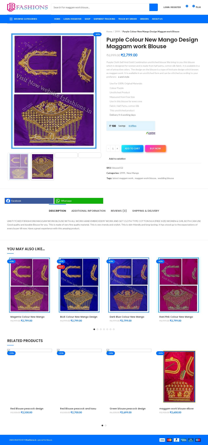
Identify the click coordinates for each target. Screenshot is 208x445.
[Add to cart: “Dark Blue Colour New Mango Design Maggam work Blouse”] (149, 262)
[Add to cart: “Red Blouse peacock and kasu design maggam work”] (99, 354)
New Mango (133, 173)
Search (153, 7)
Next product (199, 31)
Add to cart (132, 148)
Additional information (88, 211)
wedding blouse (166, 178)
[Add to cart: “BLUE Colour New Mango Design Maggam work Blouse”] (99, 262)
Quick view (50, 269)
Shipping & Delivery (145, 211)
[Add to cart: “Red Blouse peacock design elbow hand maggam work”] (50, 354)
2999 (117, 31)
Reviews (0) (119, 211)
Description (57, 211)
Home (109, 31)
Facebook (16, 200)
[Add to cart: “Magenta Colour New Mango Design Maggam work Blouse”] (50, 262)
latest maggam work (123, 178)
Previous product (192, 31)
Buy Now (155, 148)
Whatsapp (66, 200)
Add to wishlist (117, 159)
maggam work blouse (145, 178)
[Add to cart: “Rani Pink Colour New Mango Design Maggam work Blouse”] (198, 262)
